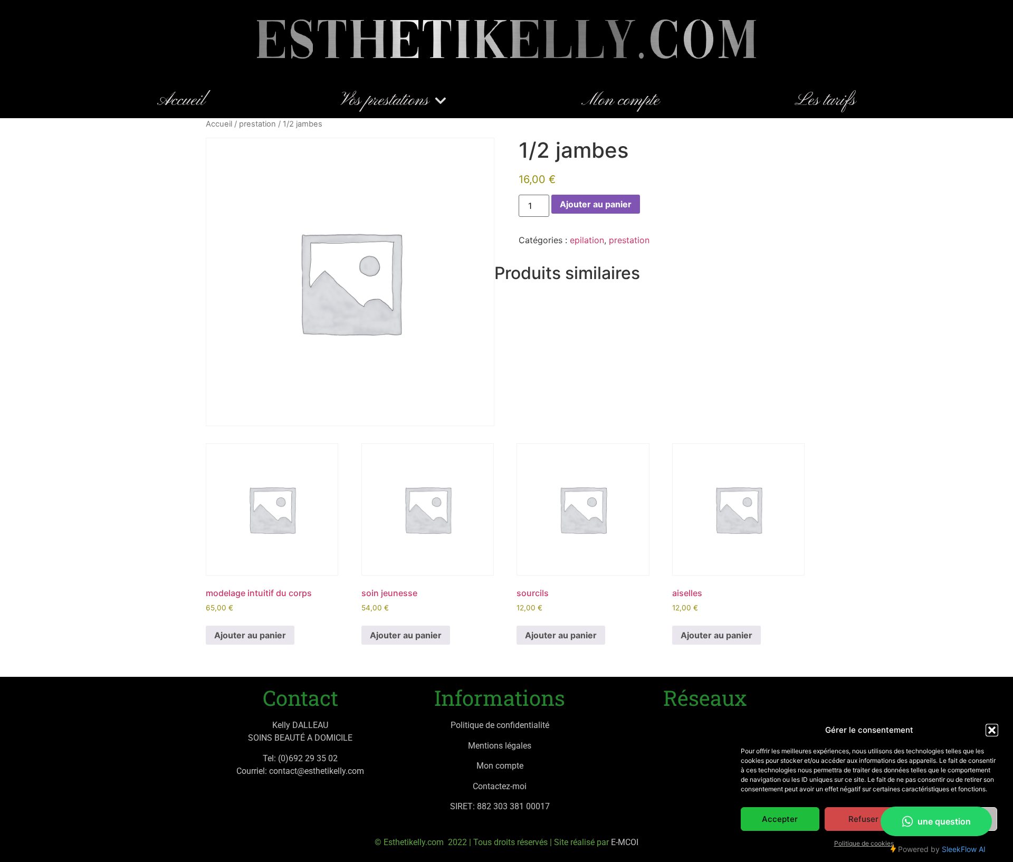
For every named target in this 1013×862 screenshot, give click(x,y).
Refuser (863, 819)
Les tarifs (825, 101)
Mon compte (620, 101)
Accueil (181, 101)
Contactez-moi (500, 786)
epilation (587, 240)
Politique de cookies (864, 843)
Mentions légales (499, 746)
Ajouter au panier (596, 204)
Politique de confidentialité (500, 725)
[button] (992, 730)
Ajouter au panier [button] (250, 635)
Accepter (780, 819)
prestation (257, 124)
